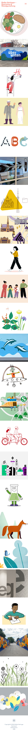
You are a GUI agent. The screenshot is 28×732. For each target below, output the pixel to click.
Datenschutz (14, 727)
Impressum (14, 726)
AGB (14, 729)
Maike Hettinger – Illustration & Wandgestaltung (9, 4)
